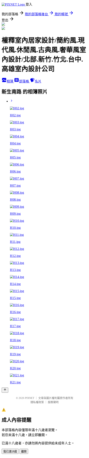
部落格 (24, 81)
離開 (23, 451)
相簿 (10, 81)
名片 (38, 81)
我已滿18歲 (10, 451)
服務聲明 (53, 402)
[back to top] (5, 390)
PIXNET (29, 398)
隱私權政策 (37, 402)
